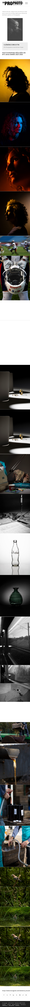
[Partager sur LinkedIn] (13, 995)
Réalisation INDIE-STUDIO (20, 1003)
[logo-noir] (12, 3)
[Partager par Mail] (26, 995)
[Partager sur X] (7, 995)
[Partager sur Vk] (19, 995)
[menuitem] (22, 3)
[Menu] (26, 3)
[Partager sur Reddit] (22, 995)
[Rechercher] (22, 3)
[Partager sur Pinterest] (10, 995)
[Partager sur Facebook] (3, 995)
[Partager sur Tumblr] (16, 995)
